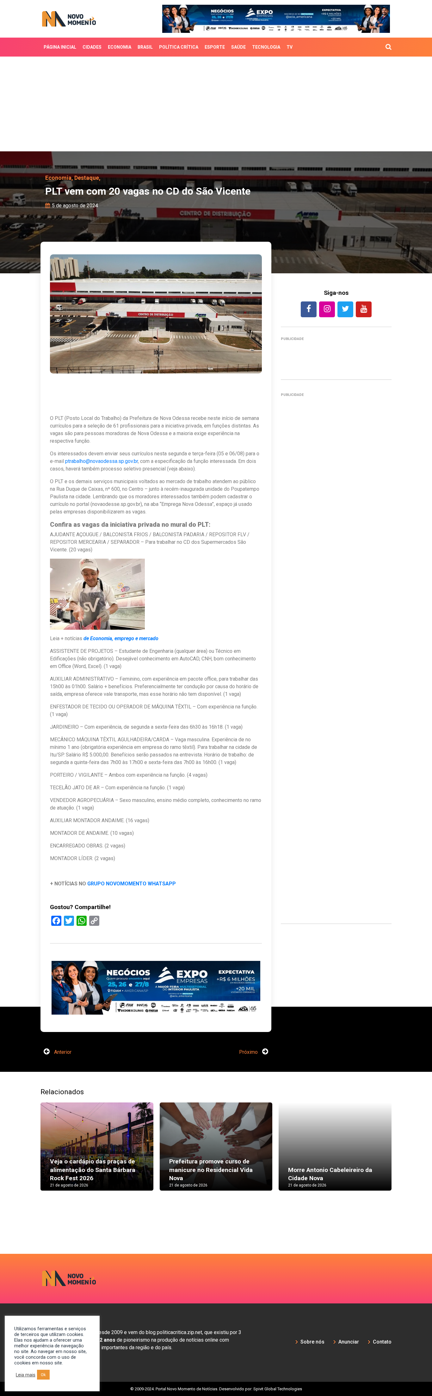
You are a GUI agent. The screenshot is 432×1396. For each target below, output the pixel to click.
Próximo (249, 1052)
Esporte (215, 47)
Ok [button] (43, 1374)
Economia (119, 47)
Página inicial (60, 47)
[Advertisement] (216, 104)
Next (401, 1152)
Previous (31, 1152)
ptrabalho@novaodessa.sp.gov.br (101, 461)
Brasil (145, 47)
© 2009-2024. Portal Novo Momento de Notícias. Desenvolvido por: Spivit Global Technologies (216, 1389)
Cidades (92, 47)
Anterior (62, 1052)
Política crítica (178, 47)
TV (290, 47)
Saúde (238, 47)
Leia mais (25, 1375)
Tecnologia (266, 47)
